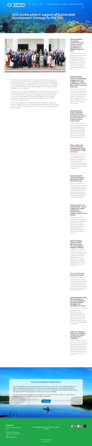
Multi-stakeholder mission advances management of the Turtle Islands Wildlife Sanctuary (78, 148)
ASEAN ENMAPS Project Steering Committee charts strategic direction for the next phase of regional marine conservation (78, 116)
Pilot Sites (42, 4)
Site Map (46, 429)
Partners (46, 427)
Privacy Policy (54, 427)
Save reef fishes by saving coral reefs (77, 274)
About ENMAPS (38, 427)
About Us (34, 4)
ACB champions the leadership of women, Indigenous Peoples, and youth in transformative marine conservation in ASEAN (78, 210)
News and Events (64, 4)
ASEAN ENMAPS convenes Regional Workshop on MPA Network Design (77, 178)
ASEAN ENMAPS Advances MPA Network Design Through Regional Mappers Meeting (77, 244)
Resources (56, 4)
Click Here (46, 401)
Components (50, 4)
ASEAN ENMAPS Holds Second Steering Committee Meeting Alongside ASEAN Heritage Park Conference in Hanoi (78, 302)
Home (29, 4)
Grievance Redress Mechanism (46, 382)
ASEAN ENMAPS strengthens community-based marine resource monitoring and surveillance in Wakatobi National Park (77, 45)
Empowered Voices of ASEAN (76, 4)
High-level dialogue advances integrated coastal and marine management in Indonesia (78, 335)
